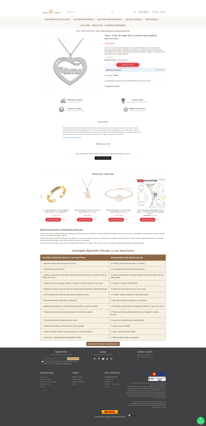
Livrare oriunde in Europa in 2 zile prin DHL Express (110, 417)
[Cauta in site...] (135, 12)
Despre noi (43, 377)
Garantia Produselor (78, 381)
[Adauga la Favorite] (63, 219)
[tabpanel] (70, 64)
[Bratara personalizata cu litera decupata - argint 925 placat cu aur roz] (118, 193)
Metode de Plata (77, 377)
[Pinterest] (99, 359)
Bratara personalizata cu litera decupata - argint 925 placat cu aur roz (119, 211)
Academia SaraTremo (115, 25)
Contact (42, 386)
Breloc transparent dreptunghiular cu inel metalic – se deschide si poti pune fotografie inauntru (150, 211)
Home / (78, 31)
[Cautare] (112, 12)
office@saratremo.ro (146, 357)
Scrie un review (103, 158)
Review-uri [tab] (103, 144)
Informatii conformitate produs (72, 137)
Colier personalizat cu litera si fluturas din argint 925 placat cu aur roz (87, 211)
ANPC (74, 384)
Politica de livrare (45, 384)
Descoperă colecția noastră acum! (103, 344)
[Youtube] (103, 359)
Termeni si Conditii (45, 379)
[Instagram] (111, 359)
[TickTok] (107, 359)
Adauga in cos (128, 65)
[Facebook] (95, 359)
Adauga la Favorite (112, 86)
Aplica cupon (159, 70)
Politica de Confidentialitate (63, 363)
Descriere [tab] (103, 121)
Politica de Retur (77, 379)
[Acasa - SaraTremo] (51, 12)
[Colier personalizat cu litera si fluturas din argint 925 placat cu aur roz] (87, 193)
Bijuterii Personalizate (111, 38)
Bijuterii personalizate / (88, 31)
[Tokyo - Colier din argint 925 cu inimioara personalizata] (70, 64)
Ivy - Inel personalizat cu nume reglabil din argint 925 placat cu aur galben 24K (56, 211)
